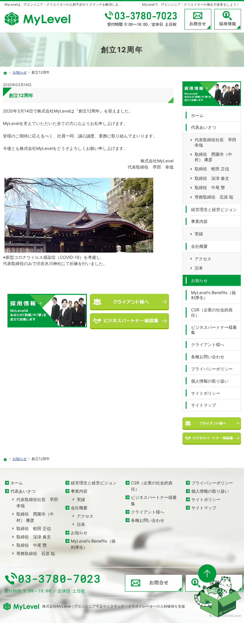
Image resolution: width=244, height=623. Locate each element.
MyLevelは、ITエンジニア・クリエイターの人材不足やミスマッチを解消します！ (64, 4)
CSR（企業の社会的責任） (212, 312)
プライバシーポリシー (212, 368)
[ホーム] (5, 73)
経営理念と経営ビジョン (214, 209)
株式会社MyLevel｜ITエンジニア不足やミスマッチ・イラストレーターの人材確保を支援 (113, 606)
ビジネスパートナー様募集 (214, 330)
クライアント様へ (207, 344)
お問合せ (197, 19)
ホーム (197, 115)
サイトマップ (203, 405)
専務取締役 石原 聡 (214, 196)
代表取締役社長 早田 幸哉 (215, 142)
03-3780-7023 (141, 19)
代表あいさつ (203, 127)
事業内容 (199, 221)
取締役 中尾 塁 (210, 187)
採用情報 (227, 19)
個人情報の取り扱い (210, 380)
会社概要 (199, 246)
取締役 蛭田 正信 (212, 168)
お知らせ (199, 280)
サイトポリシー (205, 393)
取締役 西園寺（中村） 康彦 (213, 157)
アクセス (203, 258)
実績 (199, 233)
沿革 (199, 267)
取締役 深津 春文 (212, 178)
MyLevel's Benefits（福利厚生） (213, 295)
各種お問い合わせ (207, 356)
